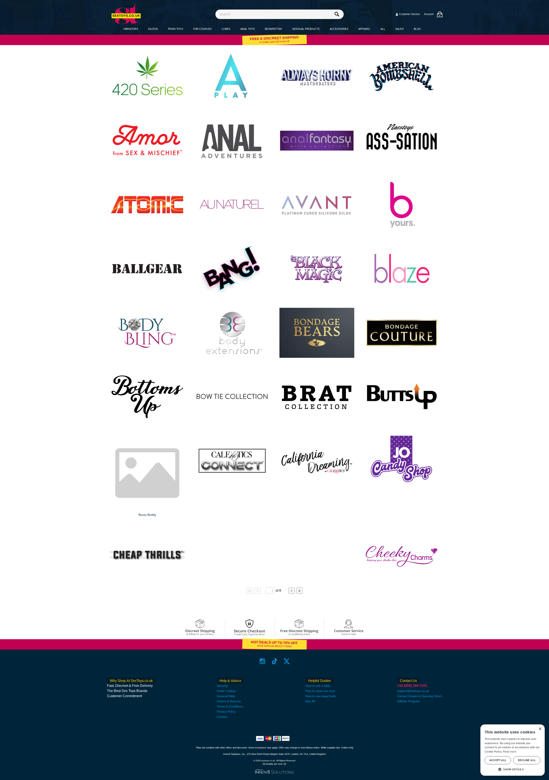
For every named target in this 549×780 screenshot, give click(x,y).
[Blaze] (401, 292)
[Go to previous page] (257, 590)
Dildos (153, 28)
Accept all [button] (498, 760)
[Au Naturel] (232, 228)
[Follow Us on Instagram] (262, 661)
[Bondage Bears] (316, 357)
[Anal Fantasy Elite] (316, 164)
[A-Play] (232, 100)
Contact (222, 717)
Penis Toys (175, 28)
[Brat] (316, 421)
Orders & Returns (229, 701)
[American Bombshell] (401, 100)
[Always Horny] (316, 100)
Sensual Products (306, 28)
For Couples (202, 28)
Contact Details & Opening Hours (419, 696)
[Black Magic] (316, 293)
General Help (226, 696)
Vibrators (130, 28)
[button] (512, 769)
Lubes (226, 28)
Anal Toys (247, 28)
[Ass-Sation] (401, 164)
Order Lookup (226, 691)
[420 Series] (147, 100)
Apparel (364, 28)
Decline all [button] (527, 760)
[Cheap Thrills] (147, 579)
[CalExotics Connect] (232, 485)
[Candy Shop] (401, 485)
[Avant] (316, 228)
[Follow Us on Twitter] (287, 661)
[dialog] (512, 750)
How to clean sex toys (320, 691)
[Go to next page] (291, 590)
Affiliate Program (408, 701)
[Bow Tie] (232, 421)
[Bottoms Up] (147, 421)
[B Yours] (401, 228)
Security (222, 686)
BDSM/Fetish (273, 28)
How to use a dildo (317, 686)
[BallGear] (147, 292)
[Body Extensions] (232, 357)
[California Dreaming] (316, 485)
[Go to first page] (249, 590)
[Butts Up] (401, 421)
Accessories (339, 28)
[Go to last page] (299, 590)
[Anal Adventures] (232, 164)
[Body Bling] (147, 357)
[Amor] (147, 164)
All (382, 28)
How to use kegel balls (320, 696)
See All (310, 701)
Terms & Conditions (230, 706)
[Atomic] (147, 228)
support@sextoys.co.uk (413, 691)
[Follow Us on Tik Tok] (274, 661)
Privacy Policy (226, 711)
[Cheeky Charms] (401, 579)
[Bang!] (232, 292)
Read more (510, 751)
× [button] (539, 729)
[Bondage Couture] (401, 357)
